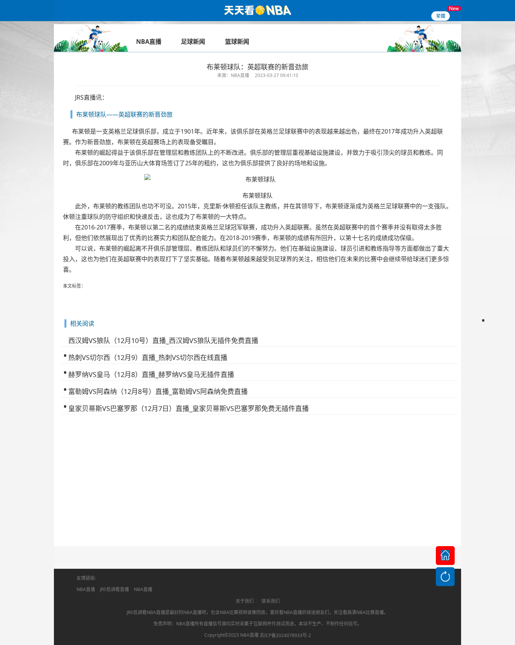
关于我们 (245, 601)
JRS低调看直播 (114, 589)
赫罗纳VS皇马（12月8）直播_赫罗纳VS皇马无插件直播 (151, 374)
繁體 (440, 16)
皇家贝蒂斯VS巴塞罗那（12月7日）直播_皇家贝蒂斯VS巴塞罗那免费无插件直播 (188, 408)
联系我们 (271, 601)
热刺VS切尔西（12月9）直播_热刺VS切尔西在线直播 (147, 357)
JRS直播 (85, 97)
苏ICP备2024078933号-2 (285, 635)
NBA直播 (86, 589)
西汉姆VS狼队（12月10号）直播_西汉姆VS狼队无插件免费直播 (163, 340)
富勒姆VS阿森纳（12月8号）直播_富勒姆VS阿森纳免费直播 (158, 391)
